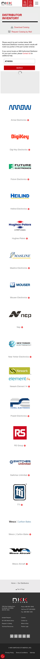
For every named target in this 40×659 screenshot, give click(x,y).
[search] (30, 3)
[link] (7, 3)
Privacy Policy (9, 652)
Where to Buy (24, 623)
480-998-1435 (28, 612)
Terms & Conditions (22, 652)
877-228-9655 (31, 609)
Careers (23, 617)
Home (13, 583)
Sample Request (6, 617)
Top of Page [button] (20, 589)
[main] (20, 20)
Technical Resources (7, 626)
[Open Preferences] (2, 656)
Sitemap (32, 652)
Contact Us (26, 53)
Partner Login (24, 626)
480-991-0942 (5, 610)
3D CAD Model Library (8, 620)
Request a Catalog (7, 623)
